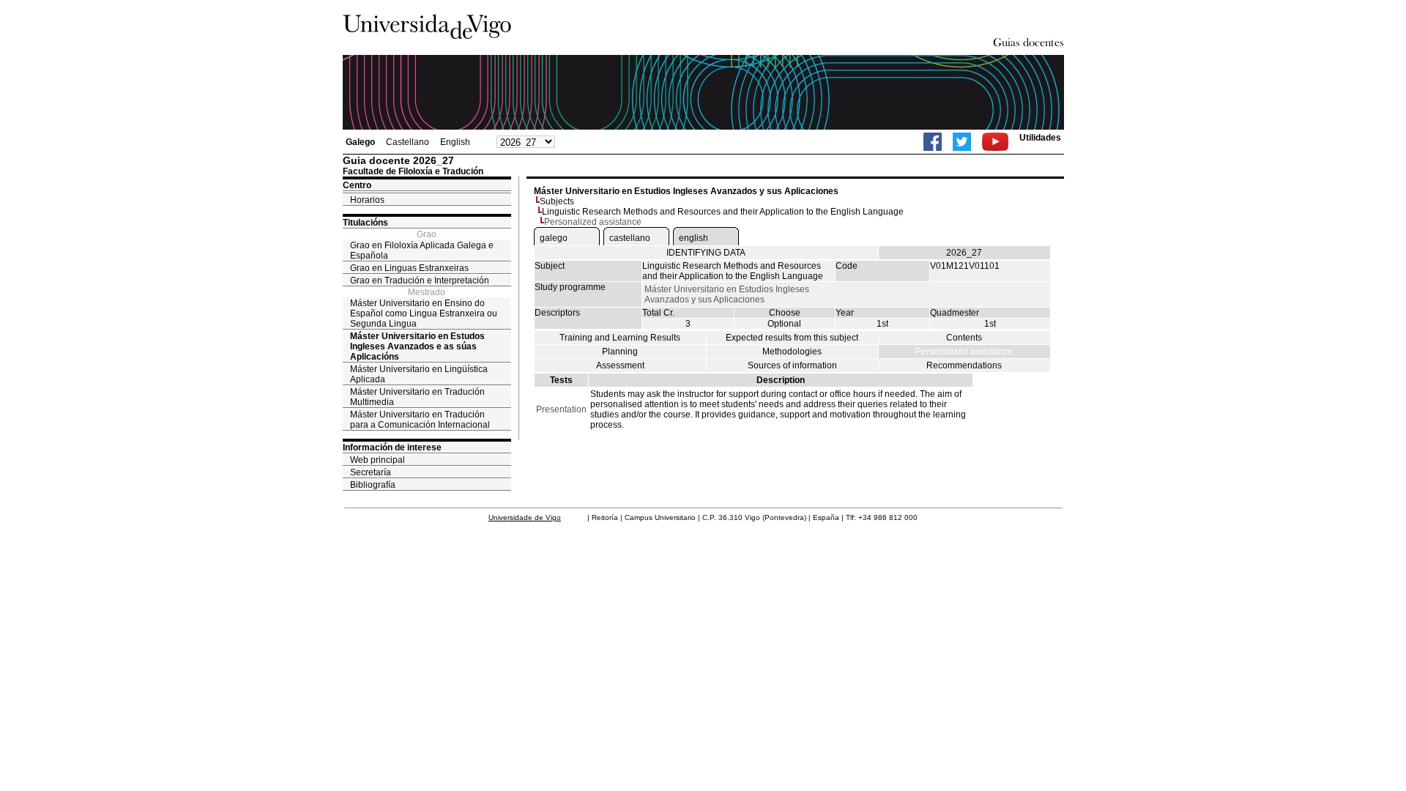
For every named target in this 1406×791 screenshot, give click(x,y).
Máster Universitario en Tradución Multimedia (417, 397)
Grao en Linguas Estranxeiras (409, 268)
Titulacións (365, 223)
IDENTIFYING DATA (705, 253)
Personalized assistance (964, 351)
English (455, 142)
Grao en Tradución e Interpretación (419, 280)
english (693, 238)
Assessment (620, 365)
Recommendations (964, 365)
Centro (357, 185)
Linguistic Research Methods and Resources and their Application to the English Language (723, 212)
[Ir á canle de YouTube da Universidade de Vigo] (995, 142)
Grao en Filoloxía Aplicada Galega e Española (422, 250)
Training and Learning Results (619, 338)
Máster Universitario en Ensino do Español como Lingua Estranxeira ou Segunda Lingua (423, 313)
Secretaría (370, 472)
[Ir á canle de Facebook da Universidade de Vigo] (932, 142)
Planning (620, 351)
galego (554, 238)
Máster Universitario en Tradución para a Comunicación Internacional (420, 419)
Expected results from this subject (792, 338)
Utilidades (1040, 138)
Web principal (377, 460)
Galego (360, 142)
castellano (629, 238)
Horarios (367, 200)
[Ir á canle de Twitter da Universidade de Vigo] (962, 142)
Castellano (407, 142)
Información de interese (392, 447)
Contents (964, 338)
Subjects (557, 201)
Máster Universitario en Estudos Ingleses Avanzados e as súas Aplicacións (417, 346)
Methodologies (792, 351)
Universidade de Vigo (524, 517)
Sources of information (792, 365)
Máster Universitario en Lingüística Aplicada (419, 374)
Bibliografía (372, 485)
